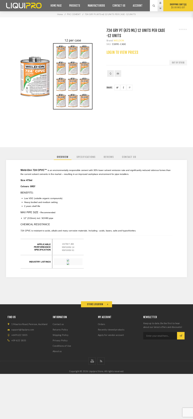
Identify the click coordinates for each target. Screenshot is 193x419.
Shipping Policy (60, 335)
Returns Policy (60, 329)
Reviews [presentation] (109, 156)
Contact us (58, 324)
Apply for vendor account (111, 335)
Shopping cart (178, 6)
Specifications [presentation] (86, 156)
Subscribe (181, 335)
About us (57, 351)
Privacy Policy (60, 340)
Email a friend (118, 73)
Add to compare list (110, 73)
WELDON (119, 40)
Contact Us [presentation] (129, 156)
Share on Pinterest (129, 87)
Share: (109, 87)
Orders (101, 324)
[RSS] (100, 361)
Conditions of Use (62, 345)
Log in (162, 3)
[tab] (62, 157)
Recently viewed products (111, 329)
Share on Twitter (117, 87)
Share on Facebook (123, 87)
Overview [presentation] (62, 156)
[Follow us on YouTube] (92, 361)
